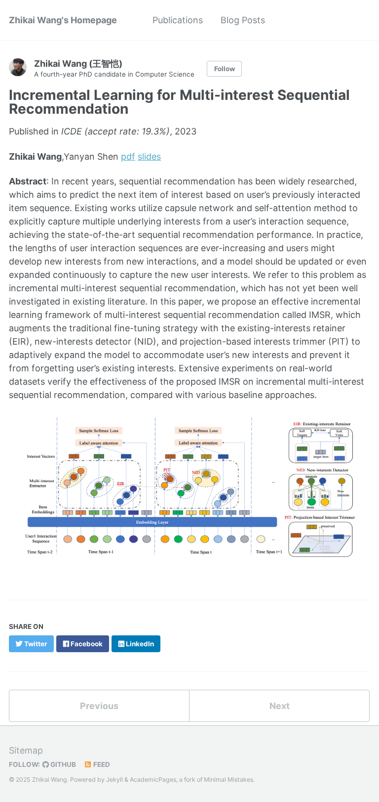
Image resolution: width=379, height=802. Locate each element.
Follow (224, 69)
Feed (101, 764)
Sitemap (26, 750)
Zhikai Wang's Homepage (63, 20)
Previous (99, 706)
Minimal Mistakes (228, 779)
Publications (177, 20)
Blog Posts (243, 20)
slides (149, 156)
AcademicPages (153, 779)
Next (279, 706)
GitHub (62, 764)
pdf (128, 156)
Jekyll (114, 779)
